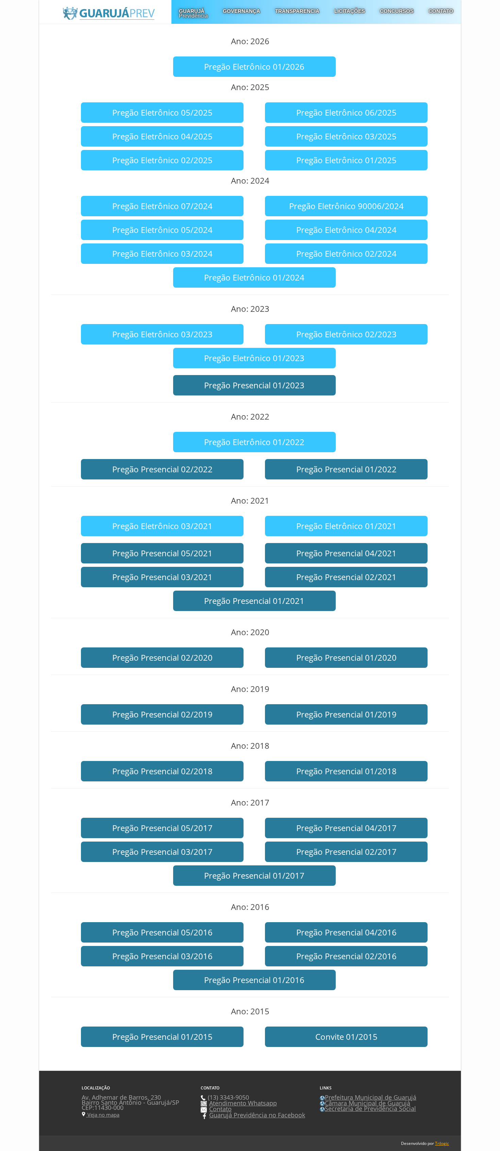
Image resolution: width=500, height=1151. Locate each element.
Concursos (397, 11)
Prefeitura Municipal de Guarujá (370, 1097)
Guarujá (193, 13)
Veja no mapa (102, 1114)
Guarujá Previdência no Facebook (257, 1115)
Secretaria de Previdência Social (370, 1108)
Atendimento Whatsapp (243, 1103)
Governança (241, 11)
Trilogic (442, 1143)
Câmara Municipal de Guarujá (367, 1103)
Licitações (349, 11)
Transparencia (297, 11)
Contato (441, 11)
